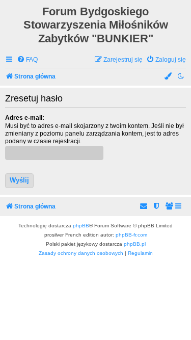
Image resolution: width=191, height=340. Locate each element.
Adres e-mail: (24, 117)
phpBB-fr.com (131, 235)
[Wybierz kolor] (168, 77)
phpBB (81, 225)
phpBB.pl (135, 244)
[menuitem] (27, 60)
